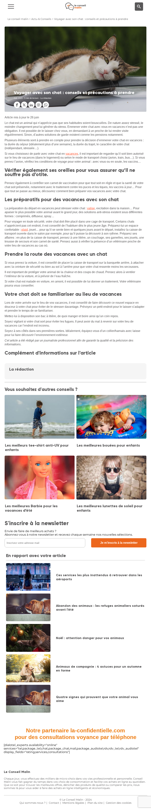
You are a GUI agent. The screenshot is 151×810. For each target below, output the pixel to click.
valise (91, 208)
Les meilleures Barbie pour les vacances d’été (31, 508)
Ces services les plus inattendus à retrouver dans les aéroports (99, 577)
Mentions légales (73, 802)
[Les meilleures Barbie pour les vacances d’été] (40, 478)
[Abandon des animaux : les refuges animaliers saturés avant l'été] (28, 608)
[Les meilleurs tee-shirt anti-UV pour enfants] (40, 417)
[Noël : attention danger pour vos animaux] (28, 638)
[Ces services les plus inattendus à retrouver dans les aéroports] (28, 577)
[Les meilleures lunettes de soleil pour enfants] (111, 478)
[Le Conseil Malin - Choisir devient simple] (75, 6)
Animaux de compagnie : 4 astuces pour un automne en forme (99, 669)
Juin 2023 (18, 98)
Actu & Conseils (41, 19)
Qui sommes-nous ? (32, 802)
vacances (72, 153)
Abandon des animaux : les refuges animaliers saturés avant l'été (100, 608)
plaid (24, 229)
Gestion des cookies (118, 802)
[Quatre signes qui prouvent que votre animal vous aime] (28, 699)
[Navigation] (25, 6)
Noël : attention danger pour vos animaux (90, 638)
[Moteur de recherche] (139, 6)
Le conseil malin (18, 19)
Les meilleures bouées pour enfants (108, 445)
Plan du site (95, 802)
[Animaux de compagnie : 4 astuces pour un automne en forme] (28, 668)
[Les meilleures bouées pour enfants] (111, 417)
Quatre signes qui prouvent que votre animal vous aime (97, 699)
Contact (54, 802)
